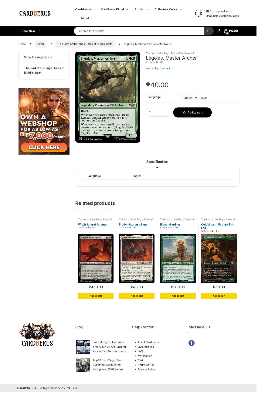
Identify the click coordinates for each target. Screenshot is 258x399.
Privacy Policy (146, 369)
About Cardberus (148, 342)
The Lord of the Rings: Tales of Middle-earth (85, 43)
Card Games (83, 9)
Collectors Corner (166, 9)
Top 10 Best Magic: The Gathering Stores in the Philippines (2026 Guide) (108, 365)
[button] (136, 56)
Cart (140, 360)
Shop (40, 43)
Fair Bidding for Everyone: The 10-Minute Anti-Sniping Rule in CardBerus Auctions (109, 347)
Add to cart (195, 112)
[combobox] (139, 31)
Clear (204, 97)
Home (22, 43)
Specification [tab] (157, 162)
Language (154, 97)
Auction (140, 9)
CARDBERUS (28, 388)
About (85, 18)
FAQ (140, 351)
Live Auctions (146, 346)
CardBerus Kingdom (114, 9)
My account (145, 355)
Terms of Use (146, 364)
